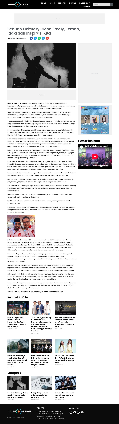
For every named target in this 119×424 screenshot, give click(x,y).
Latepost (84, 3)
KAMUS (72, 3)
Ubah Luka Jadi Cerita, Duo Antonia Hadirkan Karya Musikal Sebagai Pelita (65, 359)
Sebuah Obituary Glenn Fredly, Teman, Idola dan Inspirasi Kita (17, 395)
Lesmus (86, 6)
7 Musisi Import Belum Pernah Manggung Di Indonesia (64, 395)
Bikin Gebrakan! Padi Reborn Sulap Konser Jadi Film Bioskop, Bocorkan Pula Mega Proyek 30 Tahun (40, 360)
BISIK (52, 3)
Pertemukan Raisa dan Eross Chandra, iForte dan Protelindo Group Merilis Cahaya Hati (65, 322)
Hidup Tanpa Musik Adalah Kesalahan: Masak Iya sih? (39, 395)
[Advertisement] (59, 18)
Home (43, 3)
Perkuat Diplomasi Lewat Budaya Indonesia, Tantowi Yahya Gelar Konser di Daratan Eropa (16, 322)
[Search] (111, 4)
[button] (31, 38)
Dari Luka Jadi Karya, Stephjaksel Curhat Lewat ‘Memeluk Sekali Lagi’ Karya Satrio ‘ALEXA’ (17, 360)
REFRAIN (62, 3)
